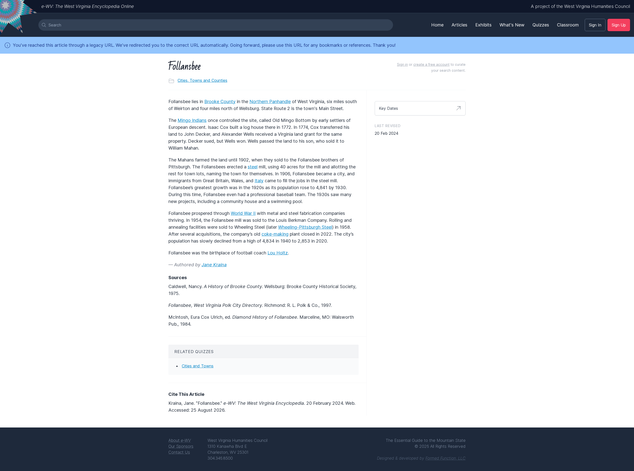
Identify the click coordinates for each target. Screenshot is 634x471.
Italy (259, 180)
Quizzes (540, 24)
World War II (243, 213)
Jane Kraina (214, 264)
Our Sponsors (180, 446)
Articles (459, 24)
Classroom (568, 24)
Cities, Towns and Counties (202, 80)
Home (437, 24)
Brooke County (220, 101)
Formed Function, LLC (445, 458)
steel (253, 166)
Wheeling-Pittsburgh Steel (305, 227)
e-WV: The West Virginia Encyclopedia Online (87, 6)
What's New (512, 24)
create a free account (431, 64)
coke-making (275, 234)
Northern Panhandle (270, 101)
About (179, 440)
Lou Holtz (277, 252)
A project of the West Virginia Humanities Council (580, 6)
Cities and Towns (197, 365)
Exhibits (483, 24)
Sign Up (619, 24)
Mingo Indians (192, 120)
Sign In (595, 24)
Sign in (402, 64)
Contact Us (179, 452)
